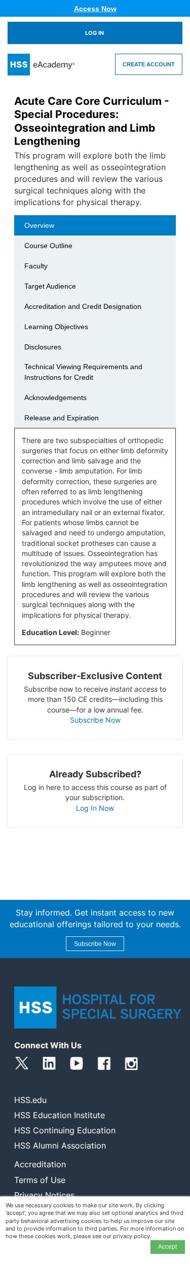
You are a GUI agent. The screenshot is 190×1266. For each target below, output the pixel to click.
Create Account (149, 64)
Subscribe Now (95, 720)
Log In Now (95, 808)
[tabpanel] (95, 540)
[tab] (95, 225)
